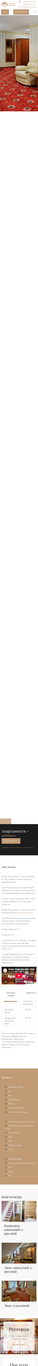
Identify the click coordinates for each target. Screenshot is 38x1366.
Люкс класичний (16, 1305)
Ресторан (19, 1329)
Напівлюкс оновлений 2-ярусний (14, 1230)
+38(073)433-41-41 (28, 4)
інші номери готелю (25, 912)
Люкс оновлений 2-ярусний (18, 1269)
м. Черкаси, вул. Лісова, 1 (27, 7)
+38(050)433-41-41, (29, 2)
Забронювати (21, 12)
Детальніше (19, 1345)
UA (34, 12)
